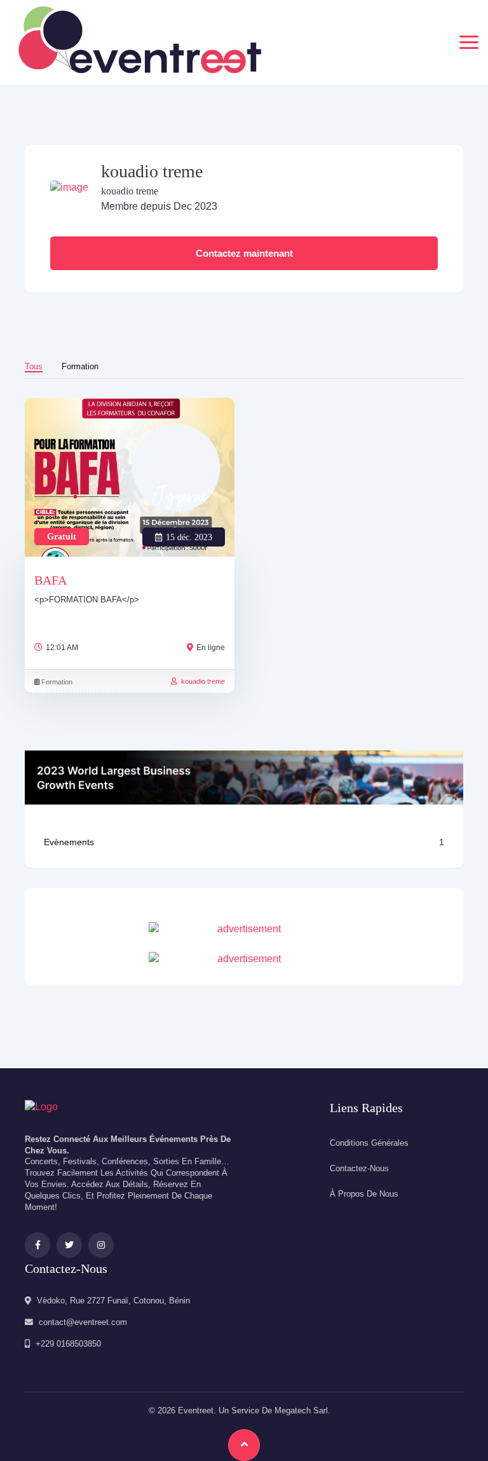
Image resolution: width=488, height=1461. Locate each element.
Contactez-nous (359, 1168)
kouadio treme (201, 681)
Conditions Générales (369, 1143)
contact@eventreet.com (83, 1322)
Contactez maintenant (244, 253)
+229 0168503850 (68, 1344)
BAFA (50, 580)
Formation (80, 366)
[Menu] (468, 42)
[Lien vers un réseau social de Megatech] (41, 1106)
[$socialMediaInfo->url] (37, 1245)
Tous (34, 366)
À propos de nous (364, 1194)
